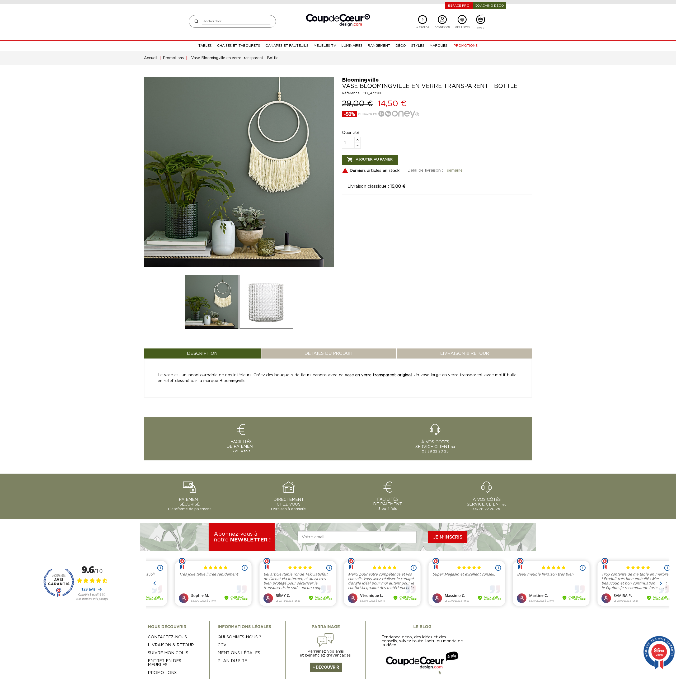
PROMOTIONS (162, 673)
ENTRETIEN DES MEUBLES (164, 663)
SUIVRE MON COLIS (168, 653)
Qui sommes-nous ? (239, 637)
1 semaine (453, 170)
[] (196, 21)
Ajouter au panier (370, 160)
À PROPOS (422, 23)
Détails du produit (328, 353)
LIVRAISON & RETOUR (464, 353)
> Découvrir (325, 667)
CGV (222, 645)
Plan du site (232, 661)
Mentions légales (239, 653)
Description (202, 353)
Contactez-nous (167, 637)
